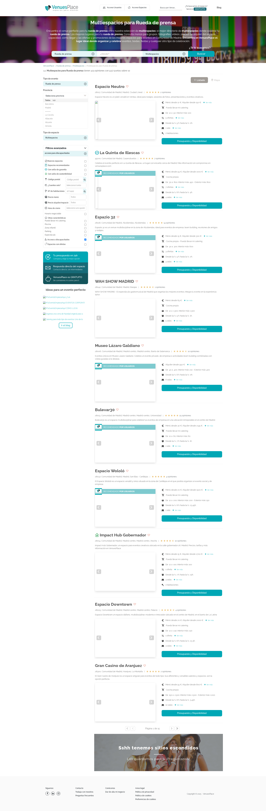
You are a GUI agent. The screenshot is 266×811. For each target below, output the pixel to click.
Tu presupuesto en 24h (65, 255)
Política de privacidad (144, 792)
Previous (99, 120)
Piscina (48, 224)
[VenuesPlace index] (62, 8)
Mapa (216, 80)
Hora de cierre (54, 208)
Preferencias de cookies (145, 799)
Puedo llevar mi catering (55, 221)
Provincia (47, 90)
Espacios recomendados (58, 165)
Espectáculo (50, 235)
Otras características (57, 218)
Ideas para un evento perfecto (66, 289)
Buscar (201, 53)
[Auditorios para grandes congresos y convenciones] (65, 297)
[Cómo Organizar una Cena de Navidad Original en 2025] (65, 313)
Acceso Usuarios (114, 7)
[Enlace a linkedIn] (53, 793)
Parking (48, 231)
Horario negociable (53, 214)
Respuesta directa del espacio (69, 266)
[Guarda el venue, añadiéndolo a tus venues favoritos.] (127, 86)
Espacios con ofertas (56, 244)
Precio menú (53, 197)
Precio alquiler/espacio (58, 203)
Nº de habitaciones (56, 191)
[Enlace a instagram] (58, 793)
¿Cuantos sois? (54, 185)
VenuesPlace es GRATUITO (67, 277)
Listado (200, 80)
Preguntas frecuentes (84, 796)
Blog (219, 7)
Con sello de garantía (57, 170)
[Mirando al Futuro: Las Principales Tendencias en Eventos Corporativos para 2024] (65, 302)
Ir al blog (65, 325)
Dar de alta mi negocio (115, 792)
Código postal (54, 179)
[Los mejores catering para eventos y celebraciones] (65, 319)
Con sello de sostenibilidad (60, 174)
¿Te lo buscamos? (200, 47)
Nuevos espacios (55, 161)
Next (151, 120)
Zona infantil (50, 228)
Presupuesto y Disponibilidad (192, 141)
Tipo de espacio (51, 132)
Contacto (79, 788)
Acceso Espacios (139, 7)
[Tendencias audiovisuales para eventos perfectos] (65, 308)
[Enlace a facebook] (47, 793)
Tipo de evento (50, 78)
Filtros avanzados (56, 148)
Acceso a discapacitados (58, 240)
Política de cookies (143, 796)
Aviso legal (140, 788)
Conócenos (110, 788)
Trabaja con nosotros (84, 792)
